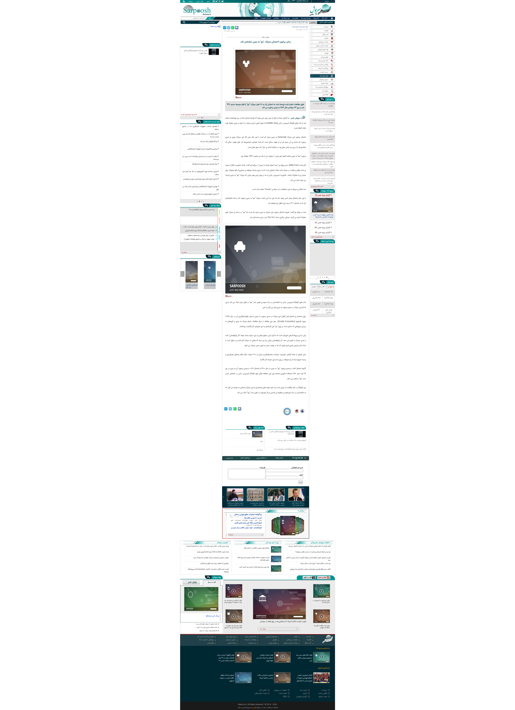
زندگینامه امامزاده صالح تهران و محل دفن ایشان (248, 514)
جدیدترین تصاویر (324, 668)
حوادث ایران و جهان (291, 643)
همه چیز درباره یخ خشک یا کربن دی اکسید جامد (254, 567)
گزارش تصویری (301, 697)
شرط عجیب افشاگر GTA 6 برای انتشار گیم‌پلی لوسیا (213, 552)
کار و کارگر (308, 643)
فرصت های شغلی (261, 693)
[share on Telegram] (228, 27)
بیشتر (185, 252)
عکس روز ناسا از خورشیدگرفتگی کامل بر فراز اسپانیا (281, 433)
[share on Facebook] (236, 27)
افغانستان (210, 643)
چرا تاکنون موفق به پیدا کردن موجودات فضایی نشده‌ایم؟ (323, 216)
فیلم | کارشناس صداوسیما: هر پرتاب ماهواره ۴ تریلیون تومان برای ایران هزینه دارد (233, 601)
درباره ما (324, 690)
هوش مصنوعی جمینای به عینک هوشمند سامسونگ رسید (211, 557)
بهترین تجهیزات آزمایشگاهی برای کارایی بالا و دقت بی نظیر (200, 188)
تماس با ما (303, 690)
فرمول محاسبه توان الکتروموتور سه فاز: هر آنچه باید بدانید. (200, 173)
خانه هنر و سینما (250, 637)
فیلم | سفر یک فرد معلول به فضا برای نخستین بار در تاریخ (233, 627)
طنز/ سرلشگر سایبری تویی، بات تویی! (207, 628)
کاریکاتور (217, 256)
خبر (330, 99)
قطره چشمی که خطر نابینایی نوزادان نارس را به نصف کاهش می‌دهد (309, 546)
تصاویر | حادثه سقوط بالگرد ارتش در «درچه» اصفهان (227, 678)
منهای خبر (295, 18)
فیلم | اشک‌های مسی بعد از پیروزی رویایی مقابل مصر (304, 658)
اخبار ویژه (316, 18)
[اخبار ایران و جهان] (320, 16)
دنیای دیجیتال (231, 640)
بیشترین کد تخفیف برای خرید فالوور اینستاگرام (214, 563)
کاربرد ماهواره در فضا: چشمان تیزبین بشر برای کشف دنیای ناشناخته (253, 558)
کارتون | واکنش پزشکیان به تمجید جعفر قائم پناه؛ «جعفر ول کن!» (200, 286)
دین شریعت (252, 643)
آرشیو (208, 2)
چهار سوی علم (304, 27)
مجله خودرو (232, 643)
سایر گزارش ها (317, 237)
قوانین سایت (322, 693)
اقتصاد (309, 640)
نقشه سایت (283, 693)
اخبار (256, 18)
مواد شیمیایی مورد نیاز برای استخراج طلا (204, 164)
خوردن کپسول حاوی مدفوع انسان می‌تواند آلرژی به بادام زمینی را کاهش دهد (308, 558)
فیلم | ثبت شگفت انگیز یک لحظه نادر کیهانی (322, 627)
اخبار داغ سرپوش (317, 186)
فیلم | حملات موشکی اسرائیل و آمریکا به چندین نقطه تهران (264, 658)
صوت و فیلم (323, 697)
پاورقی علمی (192, 582)
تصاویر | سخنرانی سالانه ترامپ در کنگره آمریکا (265, 676)
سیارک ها (260, 450)
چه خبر (213, 205)
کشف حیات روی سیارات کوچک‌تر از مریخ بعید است (290, 449)
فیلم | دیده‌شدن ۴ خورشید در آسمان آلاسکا (321, 601)
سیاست (308, 637)
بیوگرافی (276, 18)
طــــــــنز (212, 582)
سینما (219, 246)
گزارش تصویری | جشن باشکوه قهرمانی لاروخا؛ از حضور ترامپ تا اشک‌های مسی (304, 678)
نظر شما (262, 467)
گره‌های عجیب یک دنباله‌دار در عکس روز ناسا (292, 440)
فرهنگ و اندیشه (250, 640)
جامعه (296, 637)
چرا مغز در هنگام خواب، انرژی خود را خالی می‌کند (315, 563)
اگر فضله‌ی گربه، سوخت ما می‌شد (208, 631)
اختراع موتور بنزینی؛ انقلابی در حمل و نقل (256, 548)
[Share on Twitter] (224, 27)
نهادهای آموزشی (271, 637)
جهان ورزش (273, 643)
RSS (285, 697)
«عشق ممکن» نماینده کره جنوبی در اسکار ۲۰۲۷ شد (277, 504)
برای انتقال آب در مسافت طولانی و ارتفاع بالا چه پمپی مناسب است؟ (200, 135)
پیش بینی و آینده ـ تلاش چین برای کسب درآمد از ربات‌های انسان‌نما (207, 546)
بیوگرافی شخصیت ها (206, 640)
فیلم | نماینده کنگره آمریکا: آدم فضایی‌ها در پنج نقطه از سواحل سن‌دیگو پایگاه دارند (283, 621)
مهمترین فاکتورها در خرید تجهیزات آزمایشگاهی (202, 149)
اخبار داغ (324, 18)
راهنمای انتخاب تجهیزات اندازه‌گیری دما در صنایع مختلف (200, 128)
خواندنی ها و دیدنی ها (206, 637)
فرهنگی (219, 237)
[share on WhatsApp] (232, 27)
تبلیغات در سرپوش (280, 690)
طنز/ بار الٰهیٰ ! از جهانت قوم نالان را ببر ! (206, 624)
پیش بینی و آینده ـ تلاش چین (298, 22)
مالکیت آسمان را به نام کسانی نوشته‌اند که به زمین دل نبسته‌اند (200, 158)
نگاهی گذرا (263, 690)
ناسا (261, 441)
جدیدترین (229, 458)
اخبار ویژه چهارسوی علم (190, 114)
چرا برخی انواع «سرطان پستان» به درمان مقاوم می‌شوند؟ (313, 552)
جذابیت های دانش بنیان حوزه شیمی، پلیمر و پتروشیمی (200, 179)
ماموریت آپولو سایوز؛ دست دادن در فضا (205, 194)
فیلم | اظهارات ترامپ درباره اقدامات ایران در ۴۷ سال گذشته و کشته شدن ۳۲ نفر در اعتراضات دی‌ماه (225, 658)
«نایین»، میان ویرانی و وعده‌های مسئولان (257, 504)
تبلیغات (190, 2)
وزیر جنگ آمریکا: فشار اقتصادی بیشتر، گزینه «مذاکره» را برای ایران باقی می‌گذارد (297, 504)
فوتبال (275, 640)
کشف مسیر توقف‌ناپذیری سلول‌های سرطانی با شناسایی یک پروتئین (310, 569)
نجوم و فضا (295, 27)
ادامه (314, 315)
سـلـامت (219, 212)
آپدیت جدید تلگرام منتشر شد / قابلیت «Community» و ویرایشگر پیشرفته (208, 570)
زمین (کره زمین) (245, 433)
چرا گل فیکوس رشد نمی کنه (208, 141)
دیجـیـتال (219, 229)
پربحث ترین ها (305, 18)
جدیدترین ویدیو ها (323, 648)
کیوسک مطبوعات (266, 18)
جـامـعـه (219, 221)
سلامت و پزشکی (292, 640)
